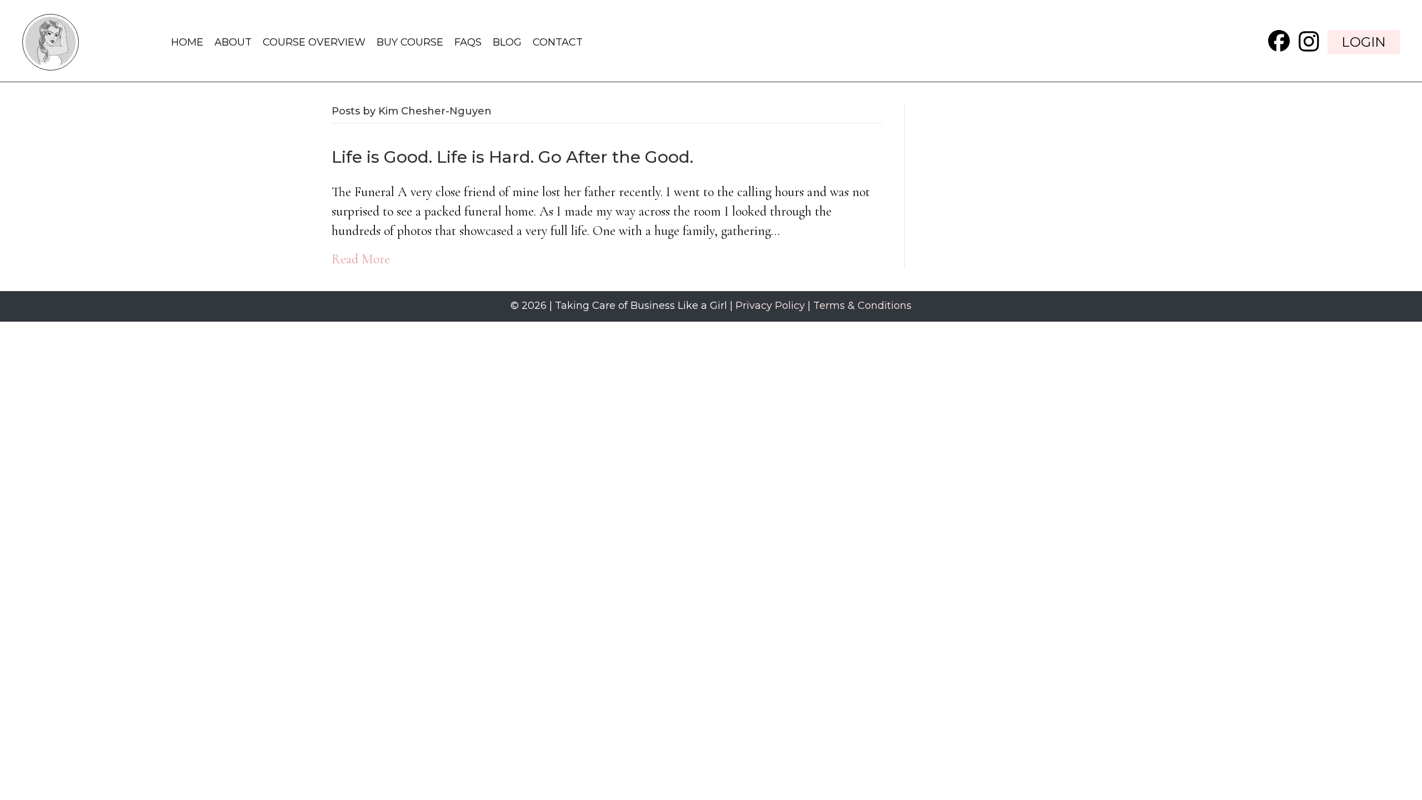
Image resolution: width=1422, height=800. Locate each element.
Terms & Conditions (862, 305)
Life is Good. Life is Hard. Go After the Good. (512, 157)
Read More (361, 259)
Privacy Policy (770, 305)
